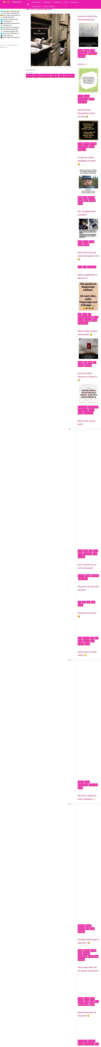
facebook (86, 638)
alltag (80, 143)
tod (62, 75)
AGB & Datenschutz (12, 45)
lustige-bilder (45, 75)
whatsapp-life (83, 956)
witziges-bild (93, 53)
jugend (81, 200)
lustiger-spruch (83, 99)
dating (81, 998)
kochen (87, 96)
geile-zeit (91, 197)
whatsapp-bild (83, 53)
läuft (92, 1001)
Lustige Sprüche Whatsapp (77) (11, 33)
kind (86, 200)
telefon (87, 244)
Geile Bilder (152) (7, 25)
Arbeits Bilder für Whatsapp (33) (11, 13)
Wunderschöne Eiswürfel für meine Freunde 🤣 (86, 113)
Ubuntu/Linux (36, 6)
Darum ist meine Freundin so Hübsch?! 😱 (87, 376)
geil (80, 314)
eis (80, 602)
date (80, 638)
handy (92, 241)
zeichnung (82, 56)
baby (85, 197)
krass (85, 314)
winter (81, 605)
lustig (93, 50)
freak (80, 641)
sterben (55, 75)
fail (86, 362)
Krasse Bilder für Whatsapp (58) (11, 27)
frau (89, 602)
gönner (81, 1001)
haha (90, 362)
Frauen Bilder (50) (7, 21)
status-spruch (89, 413)
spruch (92, 99)
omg (93, 602)
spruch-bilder (83, 102)
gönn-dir (86, 641)
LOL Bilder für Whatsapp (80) (10, 29)
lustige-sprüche (93, 407)
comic (81, 50)
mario (92, 928)
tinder (87, 644)
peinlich (81, 644)
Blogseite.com (17, 2)
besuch (87, 143)
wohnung (82, 959)
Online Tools (36, 2)
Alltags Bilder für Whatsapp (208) (11, 11)
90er (80, 197)
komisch (93, 143)
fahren (86, 241)
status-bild (95, 575)
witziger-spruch (83, 323)
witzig (95, 320)
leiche (37, 75)
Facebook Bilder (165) (8, 17)
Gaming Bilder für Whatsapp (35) (11, 23)
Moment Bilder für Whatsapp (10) (11, 37)
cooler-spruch (83, 407)
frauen (87, 998)
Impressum (4, 45)
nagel (96, 317)
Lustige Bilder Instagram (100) (10, 31)
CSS (65, 2)
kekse (81, 244)
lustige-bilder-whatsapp (85, 317)
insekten (87, 950)
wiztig (92, 1004)
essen (81, 96)
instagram (82, 928)
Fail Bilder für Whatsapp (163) (10, 19)
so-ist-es (81, 575)
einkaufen (92, 1041)
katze (80, 553)
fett (97, 638)
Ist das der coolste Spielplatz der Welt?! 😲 (87, 160)
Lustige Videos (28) (8, 35)
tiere (95, 553)
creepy (30, 75)
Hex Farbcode (49, 6)
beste (80, 550)
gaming (89, 925)
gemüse (81, 781)
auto (80, 241)
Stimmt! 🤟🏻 (82, 64)
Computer (57, 2)
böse (86, 550)
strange (81, 365)
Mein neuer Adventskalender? (39, 9)
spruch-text (82, 149)
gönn (96, 550)
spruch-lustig (94, 784)
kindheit (92, 200)
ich (85, 267)
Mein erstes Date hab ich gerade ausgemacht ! (88, 970)
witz (97, 1044)
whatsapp (88, 320)
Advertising (5, 47)
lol (90, 314)
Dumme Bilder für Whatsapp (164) (11, 15)
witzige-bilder (70, 75)
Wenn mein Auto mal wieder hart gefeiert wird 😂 (88, 255)
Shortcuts (47, 2)
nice (93, 641)
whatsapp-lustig (93, 956)
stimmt (94, 950)
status (81, 413)
